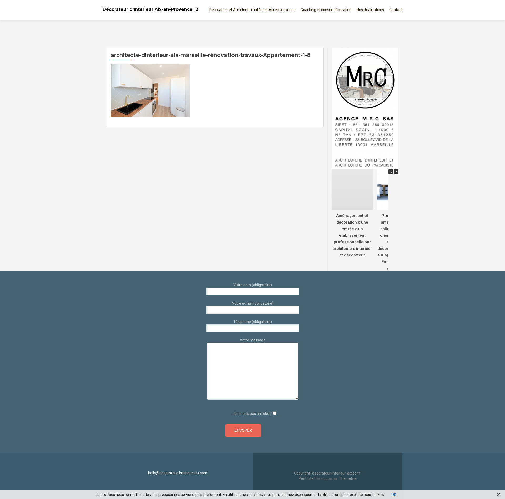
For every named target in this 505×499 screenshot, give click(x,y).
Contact (395, 10)
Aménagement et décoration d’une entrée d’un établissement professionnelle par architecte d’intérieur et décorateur (352, 235)
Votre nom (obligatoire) (252, 285)
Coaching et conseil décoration (326, 10)
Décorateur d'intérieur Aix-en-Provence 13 (150, 9)
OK (393, 494)
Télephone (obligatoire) (252, 322)
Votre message (252, 340)
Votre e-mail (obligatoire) (253, 303)
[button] (396, 171)
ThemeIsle (348, 478)
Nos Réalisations (370, 10)
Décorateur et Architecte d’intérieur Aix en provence (252, 10)
